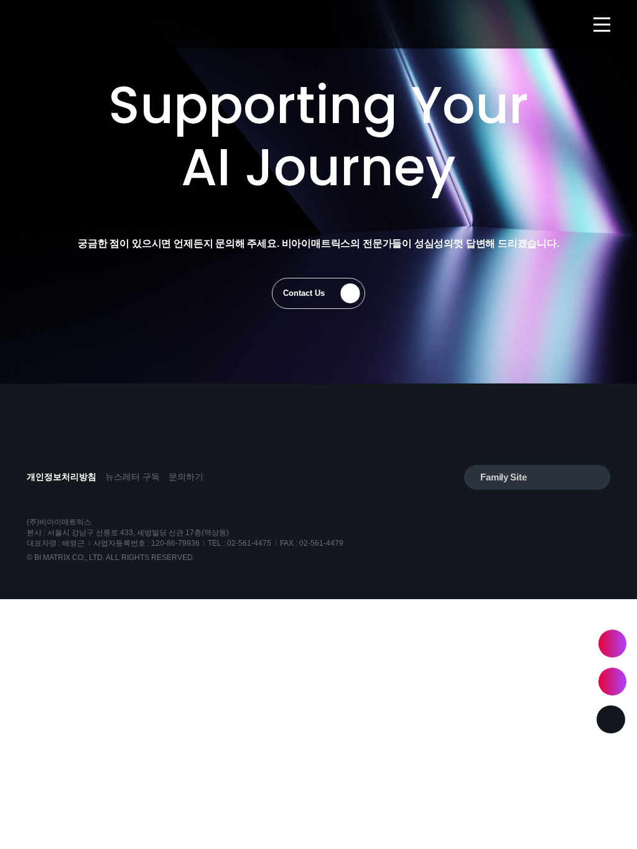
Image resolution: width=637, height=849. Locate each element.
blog (94, 445)
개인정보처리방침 (61, 477)
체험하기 (612, 644)
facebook (66, 445)
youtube (38, 445)
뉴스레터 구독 (132, 477)
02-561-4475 (249, 543)
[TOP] (611, 719)
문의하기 (186, 477)
